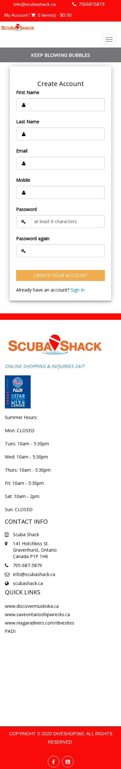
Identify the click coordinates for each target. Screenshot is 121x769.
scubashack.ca (28, 583)
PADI (10, 631)
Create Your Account (60, 275)
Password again (32, 238)
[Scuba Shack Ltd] (17, 27)
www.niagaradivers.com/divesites (39, 623)
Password (26, 209)
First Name (27, 92)
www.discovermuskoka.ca (32, 606)
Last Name (27, 121)
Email (21, 151)
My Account (16, 15)
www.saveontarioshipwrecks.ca (37, 614)
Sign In (78, 290)
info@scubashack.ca (35, 4)
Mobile (23, 180)
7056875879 (92, 4)
